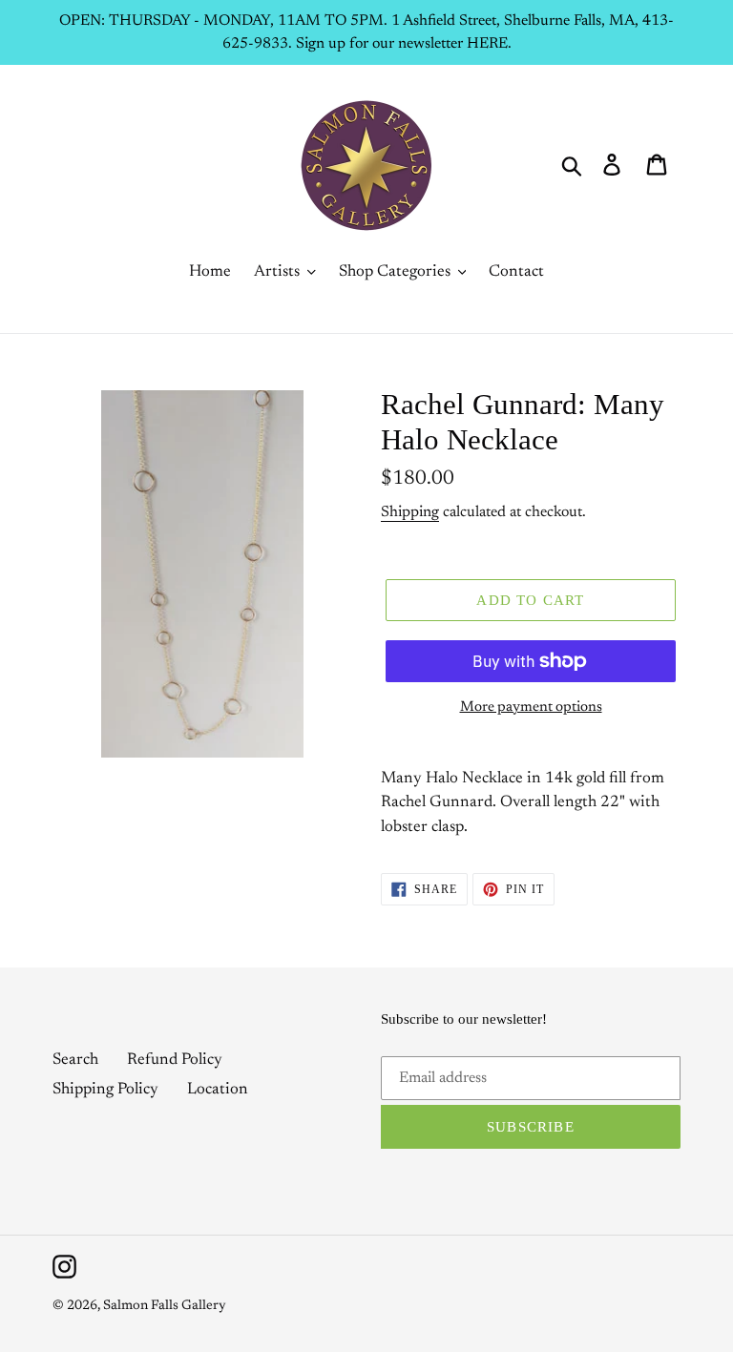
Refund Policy (174, 1060)
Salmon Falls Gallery (164, 1306)
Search (75, 1060)
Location (217, 1090)
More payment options (531, 707)
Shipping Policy (105, 1090)
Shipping (410, 512)
